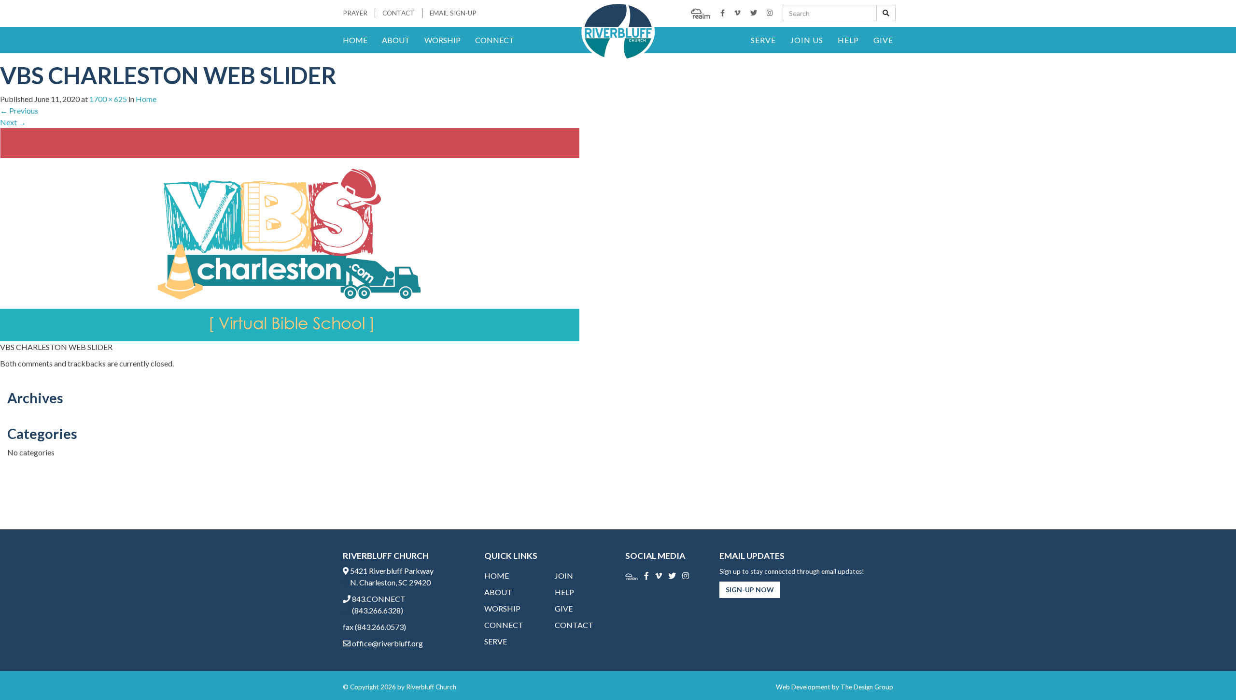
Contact (398, 13)
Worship (442, 39)
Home (355, 39)
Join (564, 575)
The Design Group (867, 687)
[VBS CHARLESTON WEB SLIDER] (289, 233)
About (396, 39)
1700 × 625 (108, 98)
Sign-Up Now (750, 589)
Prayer (355, 13)
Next (13, 122)
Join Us (806, 39)
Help (848, 39)
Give (883, 39)
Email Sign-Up (453, 13)
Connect (494, 39)
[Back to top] (1209, 673)
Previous (19, 110)
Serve (763, 39)
